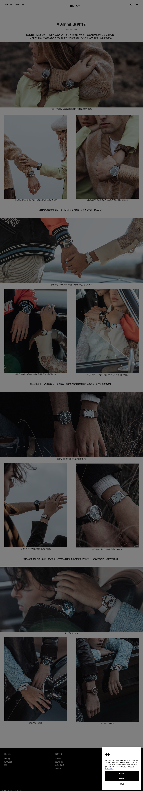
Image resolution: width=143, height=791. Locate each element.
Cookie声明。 (109, 769)
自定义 (122, 784)
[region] (121, 768)
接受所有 (122, 773)
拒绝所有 (122, 778)
